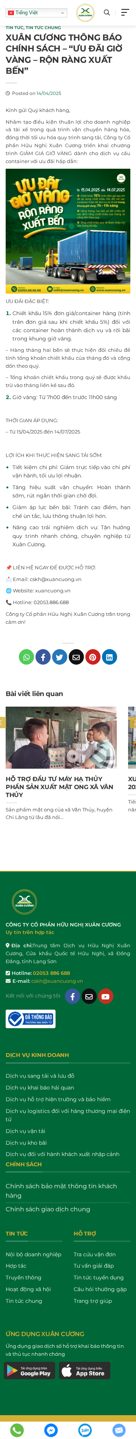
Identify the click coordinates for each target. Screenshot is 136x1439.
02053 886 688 (51, 973)
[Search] (107, 12)
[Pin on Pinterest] (92, 656)
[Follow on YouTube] (105, 996)
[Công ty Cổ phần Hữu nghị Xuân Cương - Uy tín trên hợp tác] (85, 13)
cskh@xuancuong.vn (57, 981)
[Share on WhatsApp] (26, 656)
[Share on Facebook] (43, 656)
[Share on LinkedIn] (109, 656)
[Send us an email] (89, 996)
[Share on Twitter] (59, 656)
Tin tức (14, 27)
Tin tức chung (43, 27)
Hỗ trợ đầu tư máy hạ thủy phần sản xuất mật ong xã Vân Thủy (59, 787)
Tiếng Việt (26, 13)
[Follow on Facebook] (72, 996)
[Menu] (125, 12)
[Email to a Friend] (76, 656)
